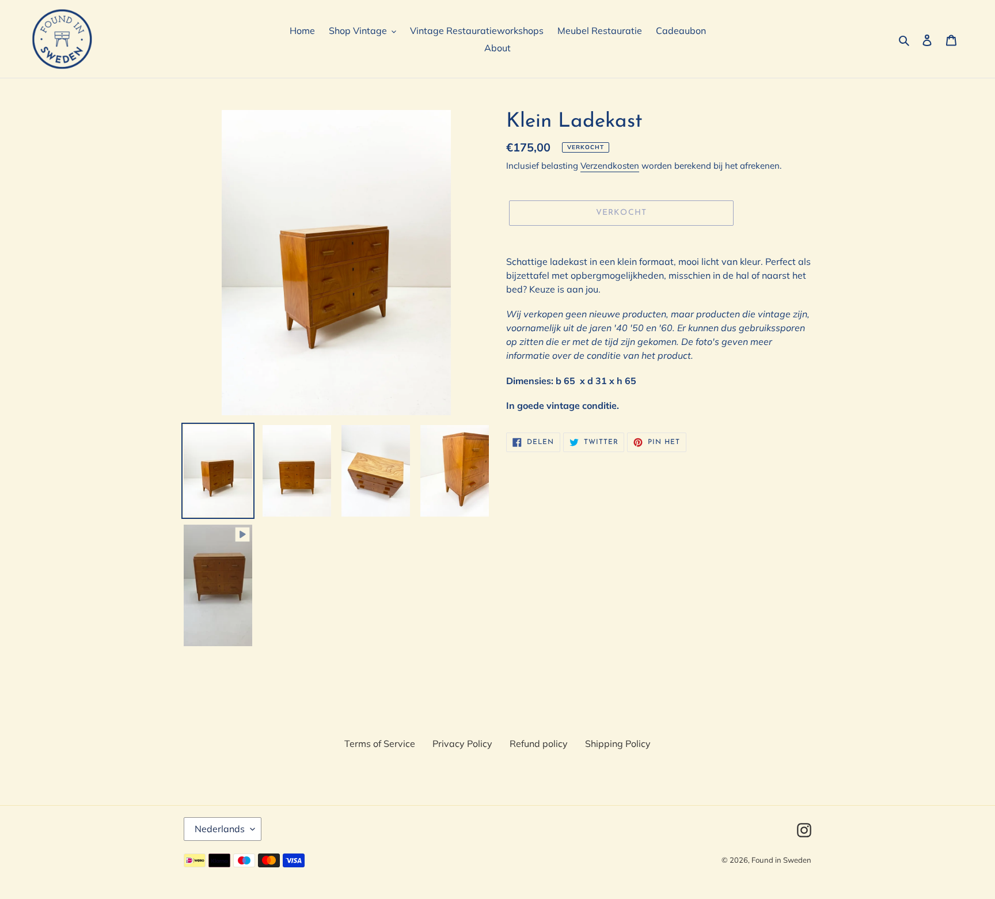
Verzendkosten (609, 165)
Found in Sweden (781, 859)
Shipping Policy (618, 743)
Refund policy (539, 743)
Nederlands (220, 828)
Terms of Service (379, 743)
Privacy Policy (462, 743)
